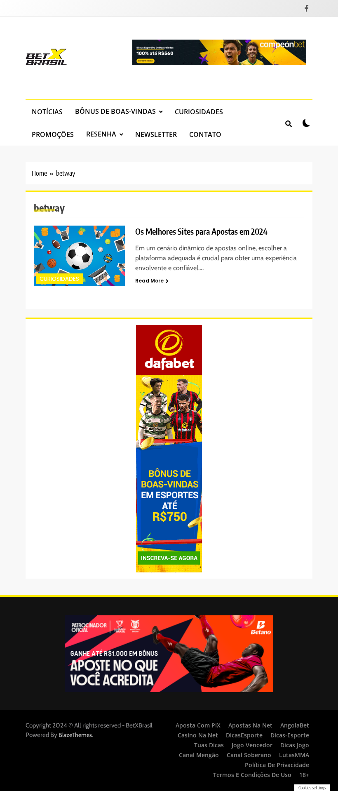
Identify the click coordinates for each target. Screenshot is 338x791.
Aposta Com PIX (198, 725)
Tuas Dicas (209, 745)
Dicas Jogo (294, 745)
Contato (205, 134)
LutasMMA (294, 755)
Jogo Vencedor (252, 745)
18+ (304, 775)
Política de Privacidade (277, 765)
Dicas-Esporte (289, 735)
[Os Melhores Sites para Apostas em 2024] (79, 256)
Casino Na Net (198, 735)
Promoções (53, 134)
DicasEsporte (244, 735)
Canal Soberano (249, 755)
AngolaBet (294, 725)
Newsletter (156, 134)
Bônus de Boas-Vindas (115, 111)
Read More (149, 280)
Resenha (101, 134)
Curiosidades (199, 111)
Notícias (47, 111)
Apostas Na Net (250, 725)
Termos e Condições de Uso (252, 775)
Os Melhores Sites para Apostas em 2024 (201, 231)
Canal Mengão (199, 755)
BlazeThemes (75, 735)
